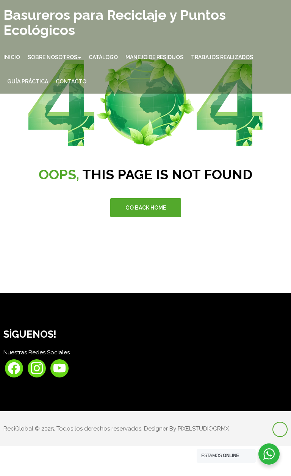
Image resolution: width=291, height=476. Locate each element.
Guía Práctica (27, 81)
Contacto (71, 81)
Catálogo (103, 57)
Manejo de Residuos (154, 57)
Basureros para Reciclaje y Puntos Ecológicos (114, 23)
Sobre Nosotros (52, 57)
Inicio (11, 57)
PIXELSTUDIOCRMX (203, 428)
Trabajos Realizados (222, 57)
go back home (145, 208)
